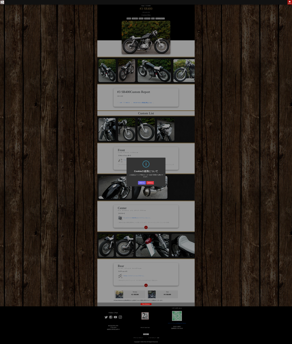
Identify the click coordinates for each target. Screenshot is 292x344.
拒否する (150, 182)
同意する (141, 182)
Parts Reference (146, 304)
